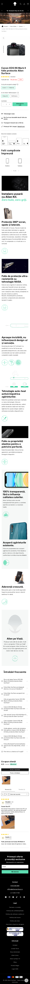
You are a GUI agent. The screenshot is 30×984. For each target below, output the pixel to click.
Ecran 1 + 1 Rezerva (8, 87)
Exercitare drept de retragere (15, 924)
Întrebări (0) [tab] (22, 789)
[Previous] (2, 11)
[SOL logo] (15, 934)
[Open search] (3, 794)
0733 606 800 (15, 885)
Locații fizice (15, 948)
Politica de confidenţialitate (14, 910)
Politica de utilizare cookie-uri (15, 914)
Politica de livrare (15, 917)
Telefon (7, 166)
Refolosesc (14, 96)
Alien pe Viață (20, 644)
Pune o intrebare (15, 773)
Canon (21, 26)
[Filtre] (6, 794)
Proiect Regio (15, 965)
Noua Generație (15, 952)
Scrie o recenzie (15, 769)
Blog (15, 962)
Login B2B (15, 969)
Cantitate (4, 101)
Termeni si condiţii (15, 907)
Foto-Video (13, 26)
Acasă (6, 26)
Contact (15, 945)
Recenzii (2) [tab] (8, 789)
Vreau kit (5, 96)
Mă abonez (15, 872)
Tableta (20, 166)
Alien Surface (12, 980)
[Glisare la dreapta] (18, 171)
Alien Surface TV (15, 958)
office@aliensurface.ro (15, 889)
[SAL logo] (15, 929)
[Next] (28, 11)
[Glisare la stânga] (11, 171)
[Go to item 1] (6, 780)
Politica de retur (15, 921)
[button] (2, 4)
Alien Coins (15, 955)
